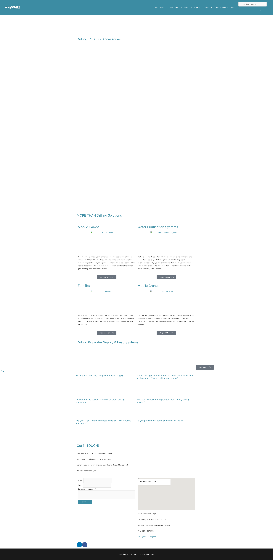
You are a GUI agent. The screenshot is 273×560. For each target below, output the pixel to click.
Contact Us (208, 7)
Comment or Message (87, 489)
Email (80, 485)
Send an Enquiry (221, 7)
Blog (232, 7)
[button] (2, 356)
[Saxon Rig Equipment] (12, 7)
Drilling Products (159, 7)
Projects (184, 7)
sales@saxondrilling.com (147, 537)
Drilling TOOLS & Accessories (99, 39)
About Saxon (195, 7)
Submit (84, 502)
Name (80, 481)
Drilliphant (174, 7)
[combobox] (252, 4)
